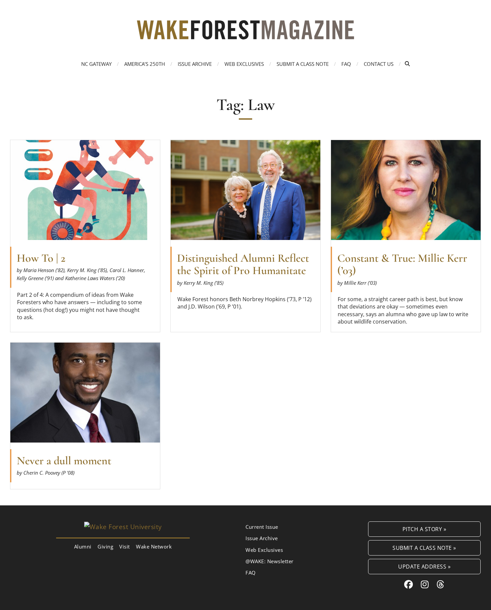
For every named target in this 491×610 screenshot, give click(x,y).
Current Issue (262, 526)
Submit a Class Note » (424, 548)
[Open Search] (407, 63)
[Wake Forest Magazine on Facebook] (408, 584)
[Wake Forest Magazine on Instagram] (425, 584)
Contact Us (378, 63)
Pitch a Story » (424, 529)
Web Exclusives (244, 63)
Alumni (83, 546)
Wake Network (154, 546)
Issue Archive (195, 63)
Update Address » (424, 566)
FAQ (346, 63)
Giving (105, 546)
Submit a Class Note (303, 63)
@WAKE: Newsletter (270, 561)
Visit (124, 546)
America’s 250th (144, 63)
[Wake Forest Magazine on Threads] (441, 584)
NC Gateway (96, 63)
